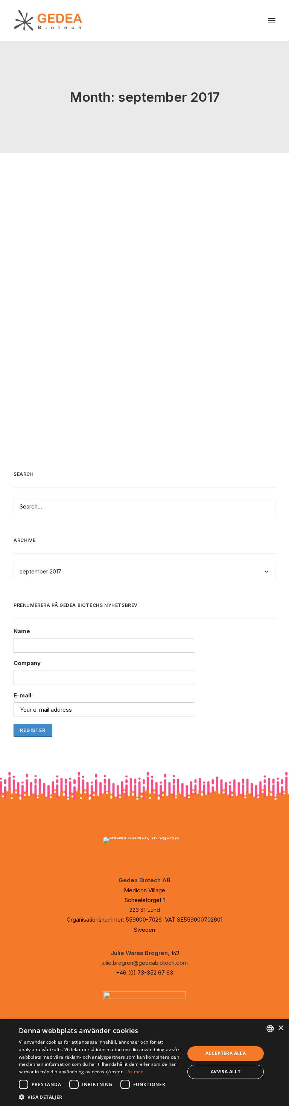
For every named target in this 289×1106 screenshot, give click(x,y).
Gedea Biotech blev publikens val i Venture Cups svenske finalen (132, 204)
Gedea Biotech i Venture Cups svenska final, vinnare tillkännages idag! (140, 336)
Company (27, 663)
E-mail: (23, 695)
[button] (271, 20)
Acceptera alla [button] (225, 1053)
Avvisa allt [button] (225, 1071)
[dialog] (144, 1062)
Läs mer (134, 1071)
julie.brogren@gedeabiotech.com (145, 962)
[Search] (144, 506)
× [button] (280, 1028)
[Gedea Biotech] (48, 20)
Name (22, 631)
